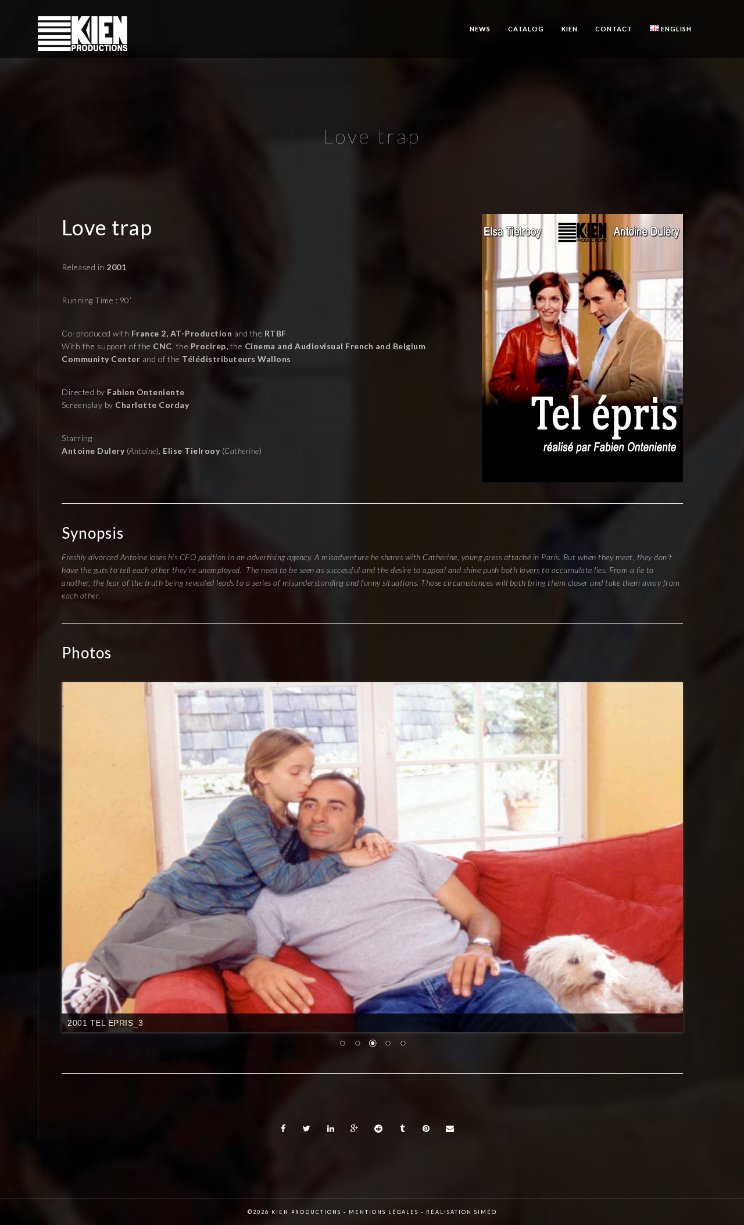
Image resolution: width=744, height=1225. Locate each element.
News (480, 29)
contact (613, 29)
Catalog (526, 29)
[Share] (283, 1128)
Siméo (485, 1212)
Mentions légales (384, 1212)
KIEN (569, 29)
